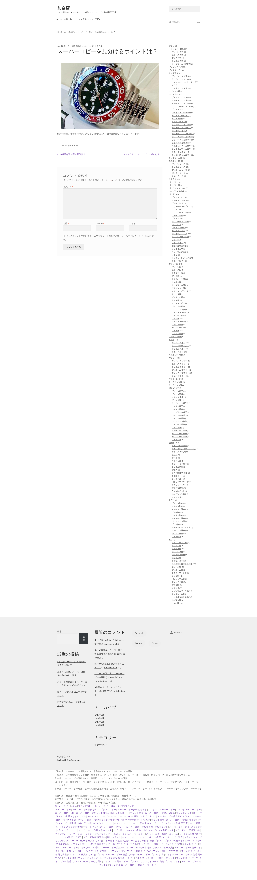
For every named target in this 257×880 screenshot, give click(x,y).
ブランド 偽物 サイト (175, 840)
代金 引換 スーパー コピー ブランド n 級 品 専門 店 (164, 823)
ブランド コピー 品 (185, 858)
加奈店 (63, 8)
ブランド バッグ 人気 (127, 844)
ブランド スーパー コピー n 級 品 (111, 854)
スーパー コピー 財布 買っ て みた (86, 840)
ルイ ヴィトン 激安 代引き (112, 858)
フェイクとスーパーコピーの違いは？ (141, 154)
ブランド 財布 (136, 813)
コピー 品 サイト (167, 858)
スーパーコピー (62, 806)
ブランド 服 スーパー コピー (122, 865)
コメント (68, 186)
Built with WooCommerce (69, 760)
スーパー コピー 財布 (179, 826)
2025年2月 (99, 725)
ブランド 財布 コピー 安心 (139, 851)
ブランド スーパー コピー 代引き (135, 847)
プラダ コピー (135, 854)
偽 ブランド (196, 826)
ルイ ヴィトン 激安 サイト (161, 830)
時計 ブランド (114, 837)
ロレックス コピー (120, 813)
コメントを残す (95, 46)
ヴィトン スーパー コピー (126, 823)
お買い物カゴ (70, 19)
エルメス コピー (190, 844)
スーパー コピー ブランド (112, 826)
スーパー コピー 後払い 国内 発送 (162, 833)
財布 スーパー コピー (148, 865)
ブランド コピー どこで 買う (166, 851)
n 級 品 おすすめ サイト (75, 816)
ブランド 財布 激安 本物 (94, 837)
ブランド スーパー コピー (188, 809)
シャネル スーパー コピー (177, 854)
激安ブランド (73, 32)
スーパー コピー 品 (110, 847)
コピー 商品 (194, 823)
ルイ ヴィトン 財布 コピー (98, 851)
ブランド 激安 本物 (110, 819)
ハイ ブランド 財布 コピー (115, 861)
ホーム (59, 19)
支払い (98, 19)
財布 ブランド (161, 826)
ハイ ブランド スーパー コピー (69, 833)
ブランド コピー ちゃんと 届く (87, 861)
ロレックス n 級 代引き (190, 833)
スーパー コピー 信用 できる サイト (95, 830)
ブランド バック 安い (88, 858)
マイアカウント (85, 19)
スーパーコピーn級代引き (107, 806)
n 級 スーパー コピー (67, 830)
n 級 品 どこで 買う (139, 840)
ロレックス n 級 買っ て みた (81, 854)
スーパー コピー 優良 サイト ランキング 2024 (159, 844)
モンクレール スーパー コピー (70, 851)
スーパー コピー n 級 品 (150, 837)
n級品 (74, 806)
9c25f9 (84, 46)
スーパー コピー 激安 (172, 837)
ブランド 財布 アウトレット (99, 833)
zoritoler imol (110, 644)
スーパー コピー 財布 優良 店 (139, 826)
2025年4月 (99, 718)
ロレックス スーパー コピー (161, 809)
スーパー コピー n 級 (64, 813)
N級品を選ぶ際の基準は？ (72, 154)
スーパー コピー (63, 809)
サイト (132, 223)
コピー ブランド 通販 (89, 847)
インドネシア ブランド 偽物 (68, 826)
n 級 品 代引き (122, 840)
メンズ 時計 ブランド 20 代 (102, 844)
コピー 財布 (108, 840)
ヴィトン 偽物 (70, 858)
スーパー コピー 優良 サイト (85, 809)
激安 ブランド (156, 840)
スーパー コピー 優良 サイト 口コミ (174, 816)
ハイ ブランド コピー (78, 844)
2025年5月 (99, 714)
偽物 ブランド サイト (170, 861)
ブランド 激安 (118, 851)
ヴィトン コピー (129, 837)
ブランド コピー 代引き (89, 819)
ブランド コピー (108, 809)
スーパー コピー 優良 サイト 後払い (93, 813)
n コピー (130, 858)
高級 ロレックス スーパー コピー (129, 833)
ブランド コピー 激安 (163, 847)
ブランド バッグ (184, 813)
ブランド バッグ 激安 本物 (187, 830)
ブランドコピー (85, 806)
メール (100, 223)
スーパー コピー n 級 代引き (187, 847)
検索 (59, 631)
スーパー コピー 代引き (156, 813)
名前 (66, 223)
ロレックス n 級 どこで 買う (68, 837)
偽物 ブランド (84, 823)
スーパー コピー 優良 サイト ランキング (137, 816)
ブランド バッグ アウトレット (144, 861)
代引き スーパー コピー (146, 858)
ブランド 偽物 (158, 819)
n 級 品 (172, 813)
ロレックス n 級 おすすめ (136, 830)
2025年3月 (99, 721)
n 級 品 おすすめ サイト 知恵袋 (135, 819)
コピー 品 (117, 830)
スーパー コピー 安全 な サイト (132, 809)
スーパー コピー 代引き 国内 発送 (182, 819)
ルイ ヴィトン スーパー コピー (101, 816)
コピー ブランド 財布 (154, 854)
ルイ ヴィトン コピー (102, 823)
